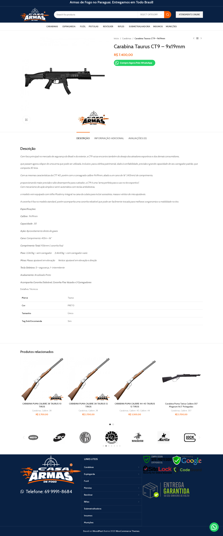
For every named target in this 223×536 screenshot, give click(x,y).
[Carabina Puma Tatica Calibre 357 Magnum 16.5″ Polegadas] (181, 379)
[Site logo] (34, 14)
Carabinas (126, 38)
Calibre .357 (186, 410)
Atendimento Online (189, 14)
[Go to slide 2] (113, 424)
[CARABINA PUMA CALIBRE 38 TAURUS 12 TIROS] (88, 379)
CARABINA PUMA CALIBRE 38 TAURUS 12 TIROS (88, 405)
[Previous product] (194, 38)
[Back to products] (197, 38)
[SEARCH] (167, 14)
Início (116, 38)
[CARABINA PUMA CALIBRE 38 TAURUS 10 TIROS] (42, 379)
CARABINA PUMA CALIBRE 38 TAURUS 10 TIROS (41, 405)
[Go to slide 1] (110, 424)
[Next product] (201, 38)
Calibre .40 (134, 410)
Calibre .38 (46, 410)
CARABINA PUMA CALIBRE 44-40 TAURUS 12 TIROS (135, 405)
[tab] (83, 136)
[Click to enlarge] (26, 120)
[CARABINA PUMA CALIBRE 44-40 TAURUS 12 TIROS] (134, 379)
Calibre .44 (145, 410)
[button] (24, 437)
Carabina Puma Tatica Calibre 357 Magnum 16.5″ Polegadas (181, 405)
